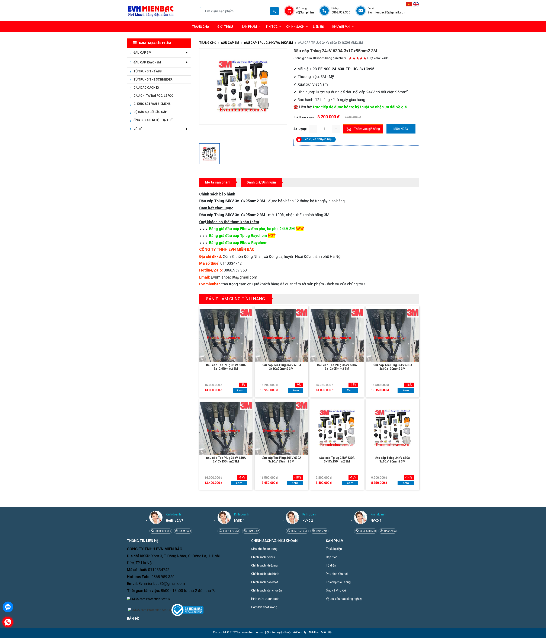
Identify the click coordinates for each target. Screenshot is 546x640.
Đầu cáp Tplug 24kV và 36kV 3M (268, 42)
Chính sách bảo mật (264, 582)
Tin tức (272, 26)
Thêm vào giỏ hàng (367, 129)
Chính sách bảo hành (265, 573)
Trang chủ (200, 26)
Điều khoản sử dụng (264, 548)
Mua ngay (401, 129)
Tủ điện (331, 565)
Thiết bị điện (334, 548)
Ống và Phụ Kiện (336, 590)
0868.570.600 (367, 531)
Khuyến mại (341, 26)
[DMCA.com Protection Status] (148, 598)
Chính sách (295, 26)
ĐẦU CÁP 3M (230, 42)
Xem (240, 390)
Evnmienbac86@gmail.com (234, 277)
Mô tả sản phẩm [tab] (217, 182)
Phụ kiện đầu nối (337, 573)
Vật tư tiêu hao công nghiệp (344, 598)
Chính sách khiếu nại (264, 565)
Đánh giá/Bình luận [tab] (261, 182)
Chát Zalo (185, 531)
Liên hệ (318, 26)
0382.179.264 (230, 531)
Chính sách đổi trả (263, 557)
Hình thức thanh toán (265, 598)
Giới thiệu (225, 26)
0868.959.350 (162, 531)
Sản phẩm (249, 26)
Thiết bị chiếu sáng (338, 582)
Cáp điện (331, 557)
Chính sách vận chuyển (266, 590)
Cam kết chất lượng (264, 607)
